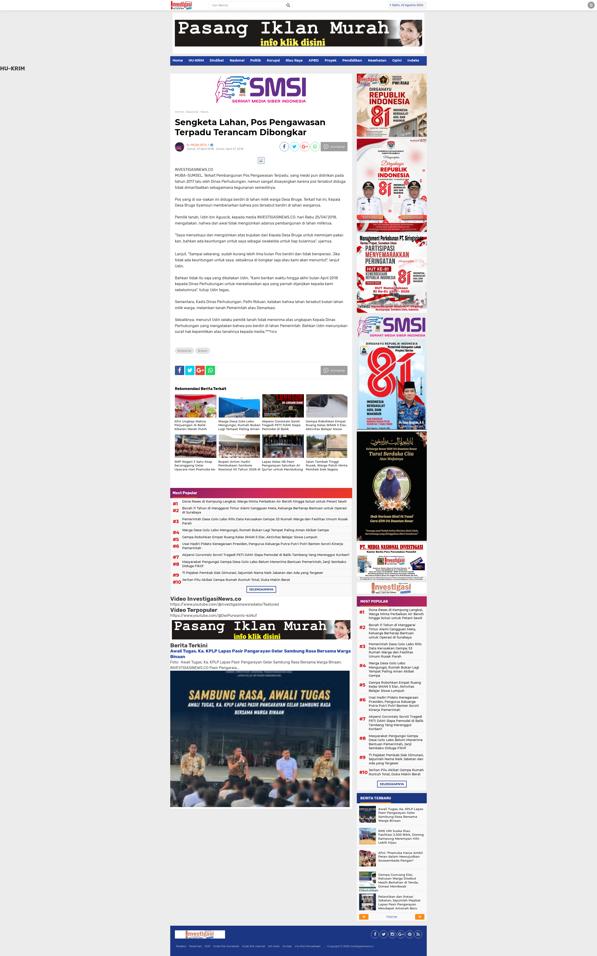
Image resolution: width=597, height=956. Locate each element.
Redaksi (181, 946)
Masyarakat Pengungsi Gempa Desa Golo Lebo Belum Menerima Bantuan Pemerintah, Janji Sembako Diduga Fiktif (264, 564)
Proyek (331, 60)
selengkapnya (261, 589)
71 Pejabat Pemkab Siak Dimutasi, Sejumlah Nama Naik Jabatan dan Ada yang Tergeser (252, 573)
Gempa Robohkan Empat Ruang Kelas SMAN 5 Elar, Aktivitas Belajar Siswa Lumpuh (249, 537)
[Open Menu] (591, 5)
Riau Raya (294, 60)
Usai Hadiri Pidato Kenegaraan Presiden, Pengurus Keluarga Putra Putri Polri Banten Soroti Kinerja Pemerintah (262, 546)
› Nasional (191, 112)
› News (203, 112)
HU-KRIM (196, 60)
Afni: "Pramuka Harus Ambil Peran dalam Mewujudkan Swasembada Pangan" (400, 857)
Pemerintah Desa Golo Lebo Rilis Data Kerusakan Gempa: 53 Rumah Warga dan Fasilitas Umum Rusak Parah (265, 521)
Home (178, 60)
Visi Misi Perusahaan (307, 946)
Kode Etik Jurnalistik (226, 946)
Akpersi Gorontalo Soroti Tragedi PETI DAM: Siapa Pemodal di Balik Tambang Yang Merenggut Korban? (266, 555)
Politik (255, 60)
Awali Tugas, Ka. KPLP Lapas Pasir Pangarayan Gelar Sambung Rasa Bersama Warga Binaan (400, 815)
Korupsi (273, 60)
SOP (207, 946)
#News (202, 350)
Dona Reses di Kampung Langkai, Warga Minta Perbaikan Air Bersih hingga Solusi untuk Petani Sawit (264, 501)
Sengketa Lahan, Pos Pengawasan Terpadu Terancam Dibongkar (250, 127)
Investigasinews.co (362, 946)
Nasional (237, 60)
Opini (397, 60)
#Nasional (184, 350)
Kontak (287, 946)
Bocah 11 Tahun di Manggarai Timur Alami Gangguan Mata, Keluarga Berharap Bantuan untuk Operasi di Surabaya (264, 510)
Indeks (413, 60)
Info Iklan (274, 946)
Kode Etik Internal (253, 946)
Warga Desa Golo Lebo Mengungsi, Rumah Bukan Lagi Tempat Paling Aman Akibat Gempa (255, 530)
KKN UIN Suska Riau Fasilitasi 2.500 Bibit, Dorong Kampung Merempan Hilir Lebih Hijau (401, 837)
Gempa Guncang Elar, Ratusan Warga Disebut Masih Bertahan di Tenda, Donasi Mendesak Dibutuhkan (388, 882)
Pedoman (195, 946)
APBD (314, 60)
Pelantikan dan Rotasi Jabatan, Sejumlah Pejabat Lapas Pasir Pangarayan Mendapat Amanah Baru (399, 902)
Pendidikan (352, 60)
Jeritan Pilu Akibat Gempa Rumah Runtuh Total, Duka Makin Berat (236, 580)
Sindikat (217, 60)
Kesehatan (377, 60)
